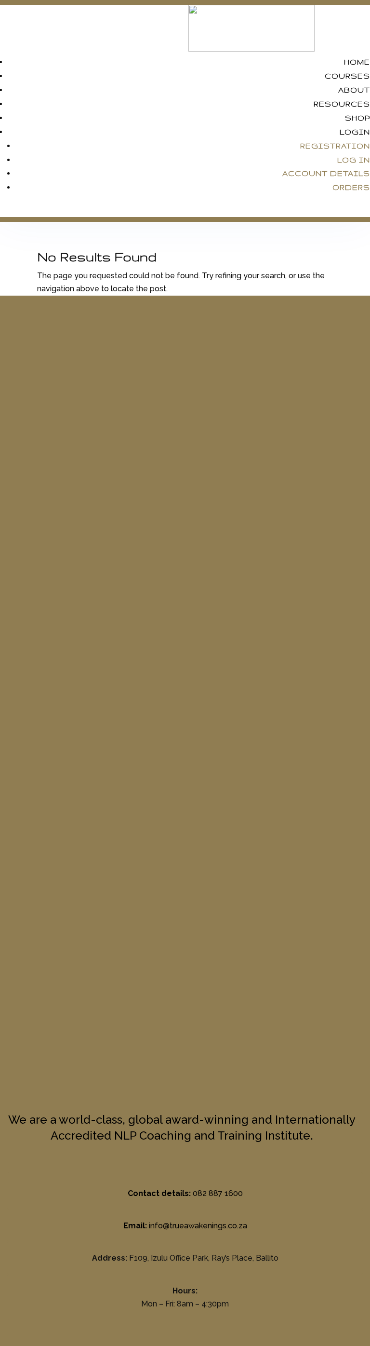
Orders (351, 187)
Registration (335, 146)
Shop (357, 118)
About (354, 90)
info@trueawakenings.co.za (198, 1225)
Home (357, 62)
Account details (326, 173)
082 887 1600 (218, 1193)
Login (355, 132)
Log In (353, 160)
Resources (342, 104)
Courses (347, 76)
